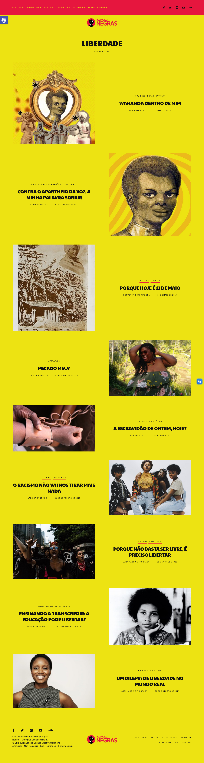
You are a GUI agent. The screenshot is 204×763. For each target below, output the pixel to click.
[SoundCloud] (190, 7)
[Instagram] (177, 7)
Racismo (160, 96)
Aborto (142, 541)
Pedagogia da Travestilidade (54, 606)
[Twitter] (170, 7)
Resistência (155, 421)
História (144, 281)
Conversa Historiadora (136, 295)
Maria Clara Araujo (38, 626)
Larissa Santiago (37, 498)
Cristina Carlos (39, 375)
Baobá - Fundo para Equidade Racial (29, 740)
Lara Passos (136, 435)
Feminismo (142, 671)
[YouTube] (183, 7)
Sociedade (71, 184)
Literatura (54, 361)
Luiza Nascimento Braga (136, 562)
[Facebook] (163, 7)
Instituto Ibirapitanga (36, 737)
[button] (4, 20)
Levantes (156, 281)
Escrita (35, 184)
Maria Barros (136, 110)
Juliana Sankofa (39, 204)
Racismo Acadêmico (52, 184)
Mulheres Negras (144, 96)
